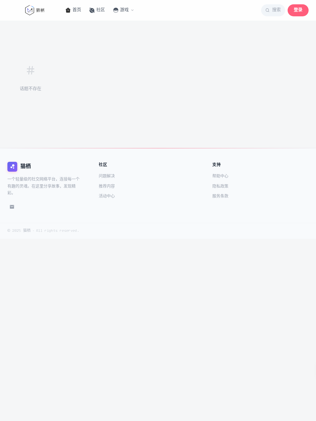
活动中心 (107, 196)
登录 (298, 10)
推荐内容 (107, 186)
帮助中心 (220, 176)
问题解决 (107, 176)
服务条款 (220, 196)
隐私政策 (220, 186)
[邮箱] (12, 207)
